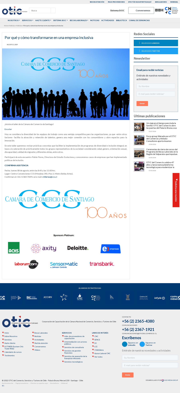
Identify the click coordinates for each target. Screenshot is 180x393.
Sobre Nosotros (10, 336)
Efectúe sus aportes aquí (139, 2)
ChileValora (99, 350)
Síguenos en (150, 43)
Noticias (94, 20)
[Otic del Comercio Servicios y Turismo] (14, 10)
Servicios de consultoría (74, 347)
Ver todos (98, 357)
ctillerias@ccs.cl (49, 177)
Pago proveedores (116, 2)
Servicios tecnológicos (73, 362)
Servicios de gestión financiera (72, 352)
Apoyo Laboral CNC (102, 353)
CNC (96, 336)
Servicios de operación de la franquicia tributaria (75, 357)
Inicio (6, 26)
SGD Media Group (171, 380)
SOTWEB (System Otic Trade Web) (13, 348)
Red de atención (97, 2)
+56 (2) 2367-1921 (138, 329)
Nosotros (13, 20)
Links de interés (100, 333)
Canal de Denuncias (139, 20)
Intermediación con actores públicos (75, 343)
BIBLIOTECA (121, 20)
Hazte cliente (42, 20)
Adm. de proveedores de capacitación (74, 337)
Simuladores (161, 2)
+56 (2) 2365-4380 (138, 321)
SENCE (97, 340)
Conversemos (142, 10)
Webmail (174, 2)
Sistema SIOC (117, 10)
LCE (96, 347)
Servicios (27, 20)
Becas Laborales (78, 20)
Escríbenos (131, 337)
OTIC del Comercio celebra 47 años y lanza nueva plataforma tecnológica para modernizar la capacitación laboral (160, 164)
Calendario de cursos (13, 352)
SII (95, 343)
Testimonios (9, 355)
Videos (37, 350)
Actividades (107, 20)
